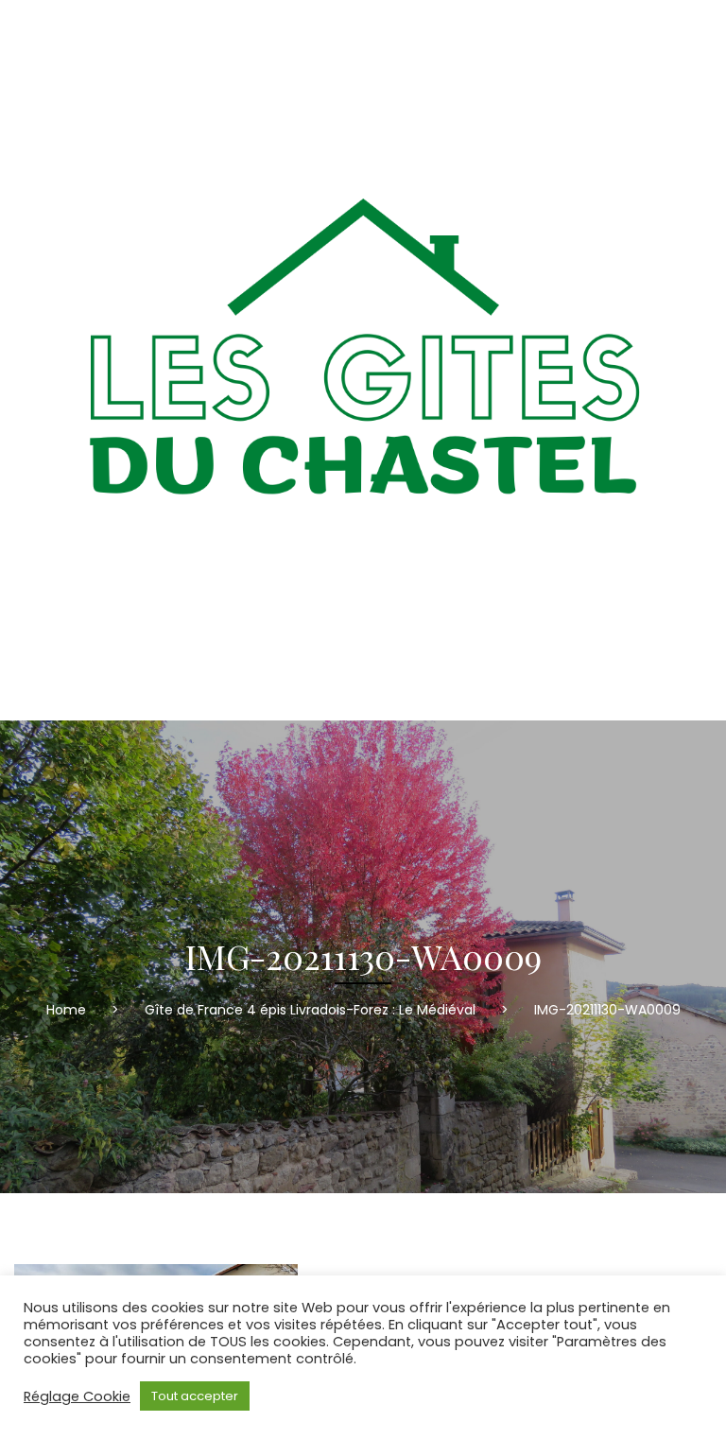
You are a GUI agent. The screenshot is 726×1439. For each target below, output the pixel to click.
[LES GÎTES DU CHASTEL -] (363, 360)
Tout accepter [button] (194, 1396)
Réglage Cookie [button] (77, 1396)
